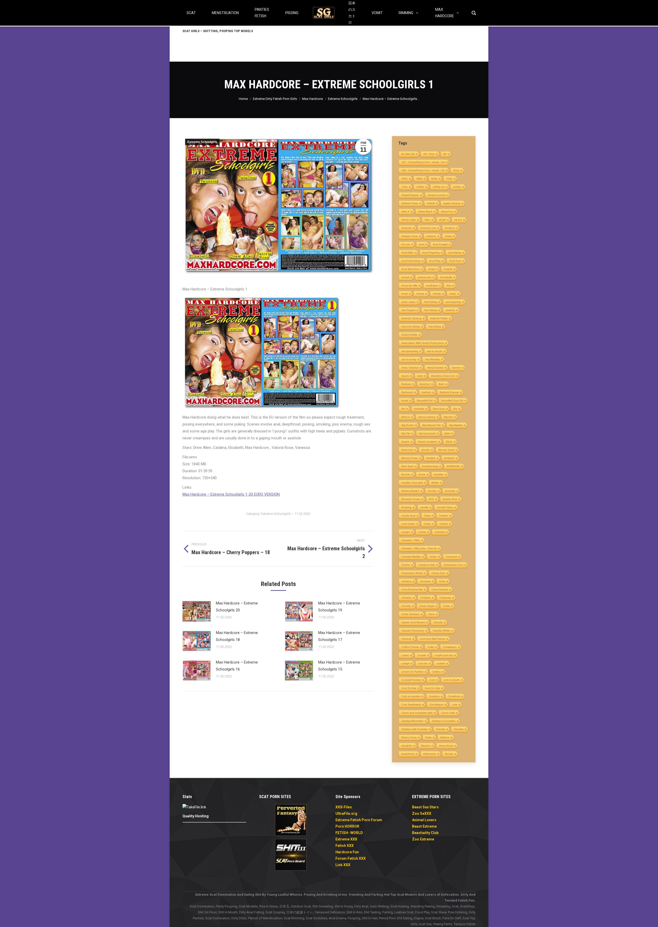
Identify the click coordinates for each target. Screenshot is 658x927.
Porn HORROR (347, 826)
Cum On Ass (408, 688)
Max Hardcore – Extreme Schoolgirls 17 (339, 636)
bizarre (405, 441)
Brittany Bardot (410, 490)
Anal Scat (455, 260)
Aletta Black (425, 211)
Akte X (405, 211)
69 (444, 154)
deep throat (446, 745)
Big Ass (448, 416)
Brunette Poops (410, 499)
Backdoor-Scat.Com (443, 375)
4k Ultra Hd (408, 154)
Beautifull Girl (425, 400)
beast (404, 400)
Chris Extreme (440, 589)
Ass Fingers (408, 310)
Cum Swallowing (411, 704)
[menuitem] (217, 31)
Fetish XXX (344, 846)
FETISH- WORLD (349, 833)
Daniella (458, 729)
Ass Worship (432, 359)
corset (405, 655)
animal (405, 277)
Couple (421, 655)
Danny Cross (409, 737)
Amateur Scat (409, 236)
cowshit (440, 663)
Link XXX (342, 865)
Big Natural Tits (432, 425)
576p (449, 178)
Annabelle (446, 277)
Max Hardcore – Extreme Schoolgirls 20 (237, 606)
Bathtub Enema (449, 392)
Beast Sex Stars (425, 807)
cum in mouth (452, 679)
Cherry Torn (438, 573)
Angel (431, 269)
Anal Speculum (410, 269)
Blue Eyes (407, 466)
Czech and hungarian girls (417, 712)
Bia (455, 408)
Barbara (406, 384)
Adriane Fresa (409, 203)
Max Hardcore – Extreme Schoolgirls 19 (339, 606)
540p (434, 178)
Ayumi (405, 375)
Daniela (440, 729)
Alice (427, 219)
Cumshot (434, 696)
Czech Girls (448, 712)
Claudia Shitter (441, 630)
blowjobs (449, 458)
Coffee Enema (410, 647)
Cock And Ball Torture (432, 638)
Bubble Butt (450, 499)
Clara (431, 614)
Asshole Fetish (439, 318)
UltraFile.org (346, 813)
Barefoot (425, 384)
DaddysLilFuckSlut (412, 721)
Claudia (438, 622)
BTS (431, 499)
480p (419, 178)
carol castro (408, 523)
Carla (427, 515)
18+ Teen (429, 154)
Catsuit (444, 523)
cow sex (423, 663)
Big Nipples (456, 425)
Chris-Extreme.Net (412, 589)
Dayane (425, 745)
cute (454, 704)
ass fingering (453, 301)
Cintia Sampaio (410, 614)
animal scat (424, 277)
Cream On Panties (412, 671)
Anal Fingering (431, 252)
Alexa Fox (447, 211)
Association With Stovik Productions (422, 343)
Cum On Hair (432, 688)
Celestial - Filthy (410, 540)
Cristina (436, 671)
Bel (403, 408)
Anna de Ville (409, 285)
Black (449, 441)
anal (421, 244)
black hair (407, 449)
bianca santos (426, 416)
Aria (448, 285)
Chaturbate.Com (453, 564)
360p (404, 178)
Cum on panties (410, 696)
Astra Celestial (409, 367)
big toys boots (427, 433)
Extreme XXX (346, 839)
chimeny (406, 581)
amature (431, 236)
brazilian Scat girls (412, 482)
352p (456, 170)
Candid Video (445, 507)
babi (420, 375)
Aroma (420, 293)
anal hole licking (411, 260)
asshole (450, 310)
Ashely (437, 293)
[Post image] (196, 611)
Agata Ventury (451, 203)
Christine (426, 597)
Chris (442, 581)
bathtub (426, 392)
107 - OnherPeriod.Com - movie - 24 (422, 162)
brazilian (439, 474)
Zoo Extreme (423, 839)
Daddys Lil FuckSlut (443, 721)
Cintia (446, 605)
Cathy (427, 523)
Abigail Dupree (410, 195)
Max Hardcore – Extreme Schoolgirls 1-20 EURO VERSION (231, 494)
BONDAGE (453, 466)
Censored (451, 556)
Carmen (443, 515)
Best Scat (439, 408)
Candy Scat (408, 515)
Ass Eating (430, 301)
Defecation (429, 753)
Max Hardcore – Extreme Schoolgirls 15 (339, 665)
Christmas (445, 597)
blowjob (430, 458)
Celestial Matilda (411, 556)
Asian (453, 293)
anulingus (432, 285)
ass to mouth (434, 351)
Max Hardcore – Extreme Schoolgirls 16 (237, 665)
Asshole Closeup (411, 318)
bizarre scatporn (427, 441)
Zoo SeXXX (421, 813)
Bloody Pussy (409, 458)
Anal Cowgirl (440, 244)
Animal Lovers (424, 820)
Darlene (445, 737)
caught (405, 532)
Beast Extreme (424, 826)
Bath (441, 384)
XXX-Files (343, 807)
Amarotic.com (428, 227)
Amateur (450, 227)
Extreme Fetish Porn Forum (358, 820)
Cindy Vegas (426, 605)
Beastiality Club (425, 833)
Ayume (456, 367)
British (435, 482)
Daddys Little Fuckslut (414, 729)
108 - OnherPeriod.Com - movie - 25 (422, 170)
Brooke (432, 490)
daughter (406, 745)
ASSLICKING (409, 334)
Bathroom (407, 392)
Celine (433, 556)
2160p (457, 186)
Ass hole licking (410, 326)
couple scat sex (444, 655)
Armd (404, 293)
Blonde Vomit (446, 449)
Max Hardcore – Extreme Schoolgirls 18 (237, 636)
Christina (406, 597)
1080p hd (438, 186)
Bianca (405, 416)
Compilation (450, 647)
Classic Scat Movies (413, 622)
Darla (428, 737)
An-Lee (405, 244)
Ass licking (434, 326)
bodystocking (430, 466)
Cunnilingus (436, 704)
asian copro (408, 301)
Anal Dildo (407, 252)
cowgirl (405, 663)
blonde (426, 449)
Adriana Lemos (437, 195)
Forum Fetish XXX (350, 858)
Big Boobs (407, 425)
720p (404, 186)
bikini (447, 433)
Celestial (440, 532)
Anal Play (435, 260)
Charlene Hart (426, 564)
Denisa (449, 753)
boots (422, 474)
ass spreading (409, 351)
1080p (420, 186)
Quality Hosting (195, 816)
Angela (448, 269)
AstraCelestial (435, 367)
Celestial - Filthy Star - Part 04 (419, 548)
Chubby (406, 605)
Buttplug (406, 507)
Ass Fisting (430, 310)
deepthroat (408, 753)
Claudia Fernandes (412, 630)
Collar (430, 647)
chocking (425, 581)
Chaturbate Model (412, 573)
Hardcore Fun (347, 852)
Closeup (406, 638)
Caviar (422, 532)
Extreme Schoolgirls (202, 142)
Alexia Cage (408, 219)
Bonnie (405, 474)
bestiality (419, 408)
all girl (442, 219)
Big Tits (405, 433)
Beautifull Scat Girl (452, 400)
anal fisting (454, 252)
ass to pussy (408, 359)
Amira (448, 236)
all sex (458, 219)
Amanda (406, 227)
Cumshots (454, 696)
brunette (450, 490)
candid (424, 507)
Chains (405, 564)
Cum (432, 679)
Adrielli (431, 203)
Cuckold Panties (411, 679)
